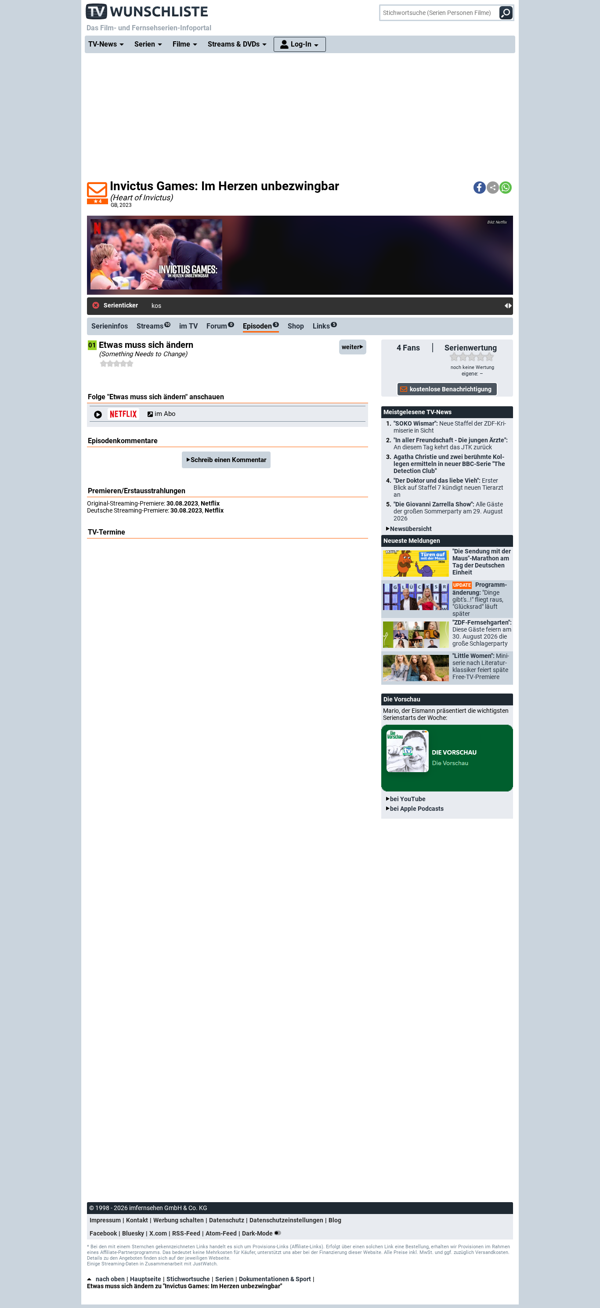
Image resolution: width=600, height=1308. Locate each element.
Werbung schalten (178, 1220)
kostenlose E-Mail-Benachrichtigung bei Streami (216, 305)
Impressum (105, 1220)
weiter (350, 346)
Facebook (103, 1233)
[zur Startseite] (147, 9)
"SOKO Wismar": (450, 427)
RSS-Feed (186, 1233)
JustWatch (205, 1264)
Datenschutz (226, 1220)
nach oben (110, 1279)
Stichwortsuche (188, 1279)
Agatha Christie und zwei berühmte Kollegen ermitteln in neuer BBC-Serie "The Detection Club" (449, 463)
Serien (224, 1279)
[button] (479, 187)
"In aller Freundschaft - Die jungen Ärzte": (451, 444)
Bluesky (133, 1233)
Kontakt (137, 1220)
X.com (158, 1233)
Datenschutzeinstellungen (286, 1220)
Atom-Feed (221, 1233)
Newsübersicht (411, 528)
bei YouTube (408, 798)
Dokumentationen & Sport (275, 1279)
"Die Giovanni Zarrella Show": (448, 511)
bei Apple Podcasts (417, 808)
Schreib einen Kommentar (228, 460)
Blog (335, 1220)
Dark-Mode (258, 1233)
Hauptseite (145, 1279)
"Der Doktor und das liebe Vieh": (448, 487)
